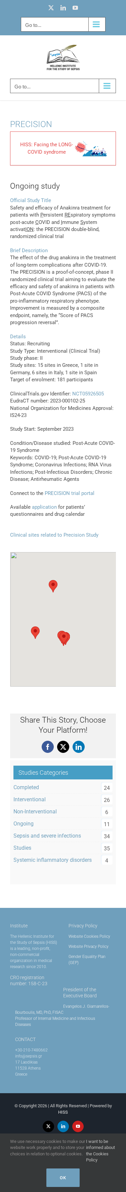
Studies (22, 848)
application (44, 507)
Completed (26, 787)
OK (63, 1177)
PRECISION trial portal (69, 493)
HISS (63, 1112)
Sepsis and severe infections (47, 836)
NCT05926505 (88, 394)
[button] (64, 638)
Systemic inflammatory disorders (52, 860)
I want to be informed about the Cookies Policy (100, 1151)
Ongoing (23, 823)
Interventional (29, 799)
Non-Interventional (35, 811)
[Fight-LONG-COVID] (91, 143)
